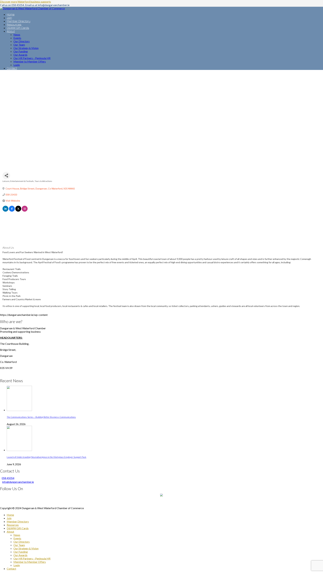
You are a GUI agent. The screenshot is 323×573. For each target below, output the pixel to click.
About (10, 531)
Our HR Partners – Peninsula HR (31, 558)
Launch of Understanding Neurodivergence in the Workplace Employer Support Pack (46, 457)
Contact (11, 568)
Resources (13, 524)
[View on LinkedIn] (5, 210)
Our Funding (20, 551)
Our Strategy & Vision (26, 548)
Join (9, 518)
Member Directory (18, 521)
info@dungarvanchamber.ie (18, 481)
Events (17, 538)
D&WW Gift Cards (18, 528)
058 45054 (8, 478)
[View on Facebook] (12, 210)
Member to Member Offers (29, 561)
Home (10, 514)
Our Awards (20, 555)
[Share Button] (6, 175)
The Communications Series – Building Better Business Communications (41, 417)
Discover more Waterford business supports (25, 1)
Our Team (19, 545)
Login (16, 565)
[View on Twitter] (18, 210)
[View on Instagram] (25, 210)
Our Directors (21, 541)
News (16, 535)
